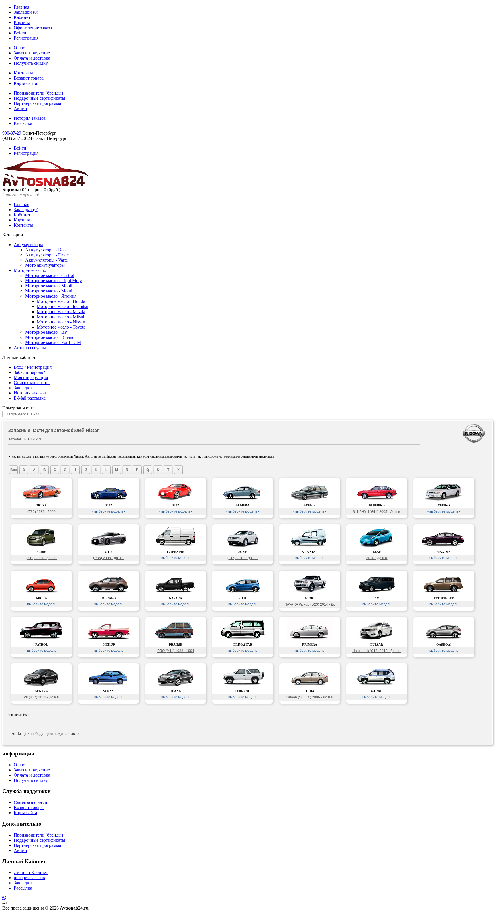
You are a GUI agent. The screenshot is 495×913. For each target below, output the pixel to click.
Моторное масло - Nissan (61, 321)
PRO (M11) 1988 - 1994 (175, 651)
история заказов (29, 877)
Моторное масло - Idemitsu (62, 306)
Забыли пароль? (29, 372)
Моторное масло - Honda (61, 301)
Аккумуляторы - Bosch (47, 249)
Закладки (23, 387)
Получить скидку (31, 63)
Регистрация (26, 38)
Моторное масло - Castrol (49, 275)
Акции (20, 108)
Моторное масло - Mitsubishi (64, 316)
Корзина (22, 22)
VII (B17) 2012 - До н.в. (42, 697)
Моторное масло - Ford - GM (53, 342)
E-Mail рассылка (30, 398)
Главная (21, 7)
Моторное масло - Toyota (61, 327)
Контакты (23, 72)
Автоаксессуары (30, 347)
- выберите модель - (108, 511)
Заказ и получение (32, 52)
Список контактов (32, 382)
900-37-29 (11, 133)
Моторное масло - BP (46, 332)
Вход (18, 367)
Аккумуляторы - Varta (46, 260)
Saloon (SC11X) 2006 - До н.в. (309, 697)
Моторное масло (30, 270)
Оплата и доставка (32, 58)
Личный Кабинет (31, 872)
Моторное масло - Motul (48, 290)
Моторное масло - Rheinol (50, 337)
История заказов (30, 118)
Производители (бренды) (38, 93)
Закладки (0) (26, 12)
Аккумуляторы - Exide (47, 254)
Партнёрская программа (37, 103)
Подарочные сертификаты (39, 98)
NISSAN (34, 439)
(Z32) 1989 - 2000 (42, 512)
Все (13, 470)
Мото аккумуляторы (45, 265)
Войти (20, 32)
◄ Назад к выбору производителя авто (45, 733)
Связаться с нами (30, 802)
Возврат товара (29, 78)
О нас (19, 47)
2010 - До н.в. (377, 558)
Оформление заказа (33, 27)
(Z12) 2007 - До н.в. (41, 558)
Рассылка (23, 123)
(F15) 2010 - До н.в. (242, 558)
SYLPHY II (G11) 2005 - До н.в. (377, 512)
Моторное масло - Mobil (48, 285)
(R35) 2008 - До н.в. (108, 558)
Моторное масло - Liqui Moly (53, 280)
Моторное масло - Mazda (61, 311)
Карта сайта (25, 83)
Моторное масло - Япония (50, 296)
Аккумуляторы (28, 244)
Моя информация (31, 377)
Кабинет (22, 17)
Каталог (14, 439)
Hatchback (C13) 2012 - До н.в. (376, 651)
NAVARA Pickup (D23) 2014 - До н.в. (309, 605)
